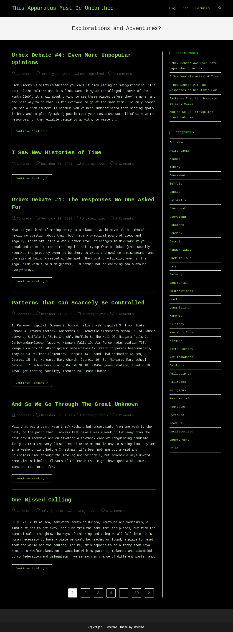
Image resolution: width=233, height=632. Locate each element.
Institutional (181, 291)
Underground (180, 440)
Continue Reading (33, 132)
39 (136, 593)
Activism (177, 142)
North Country (181, 349)
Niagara (176, 340)
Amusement (178, 175)
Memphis (176, 316)
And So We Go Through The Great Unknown (75, 404)
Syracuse (177, 415)
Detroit (176, 241)
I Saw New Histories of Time (56, 153)
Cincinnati (179, 208)
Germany (176, 274)
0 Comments (123, 74)
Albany (175, 167)
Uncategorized (92, 74)
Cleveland (178, 217)
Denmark (176, 233)
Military (177, 324)
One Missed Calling (41, 500)
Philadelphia (180, 373)
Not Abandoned (181, 357)
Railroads (178, 382)
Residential (180, 398)
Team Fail (178, 423)
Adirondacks (180, 151)
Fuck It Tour (180, 258)
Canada (175, 192)
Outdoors (177, 365)
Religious (178, 390)
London (175, 299)
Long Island (180, 307)
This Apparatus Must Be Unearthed (63, 8)
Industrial (179, 283)
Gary (173, 266)
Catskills (178, 200)
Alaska (175, 159)
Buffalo (176, 183)
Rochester (178, 407)
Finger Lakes (180, 250)
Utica (174, 448)
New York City (181, 332)
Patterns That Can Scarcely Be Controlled (78, 303)
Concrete (24, 74)
